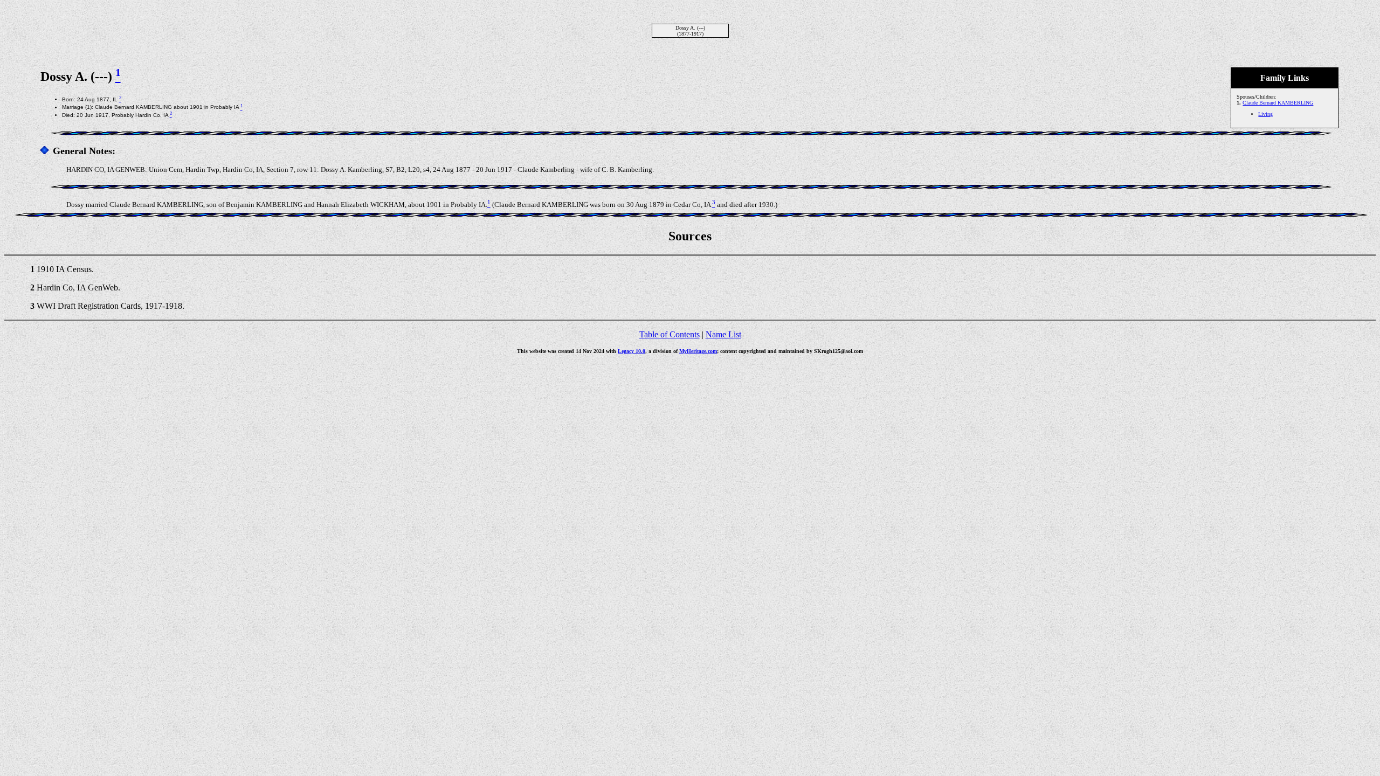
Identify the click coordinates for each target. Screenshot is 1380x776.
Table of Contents (669, 334)
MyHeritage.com (698, 351)
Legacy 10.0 (631, 351)
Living (1265, 114)
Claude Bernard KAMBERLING (1278, 103)
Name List (723, 334)
